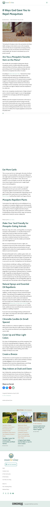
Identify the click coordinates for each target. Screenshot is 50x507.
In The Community (6, 395)
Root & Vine (6, 19)
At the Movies (5, 476)
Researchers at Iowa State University (18, 303)
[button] (47, 2)
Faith (3, 468)
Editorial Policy (5, 489)
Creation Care (5, 471)
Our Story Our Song (6, 479)
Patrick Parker (5, 196)
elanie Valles (11, 219)
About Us (4, 483)
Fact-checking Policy (7, 486)
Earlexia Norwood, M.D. (14, 73)
